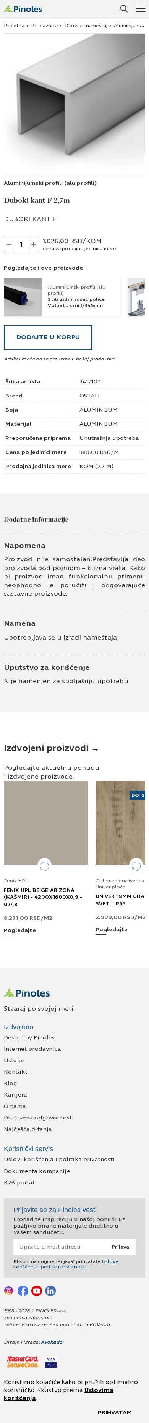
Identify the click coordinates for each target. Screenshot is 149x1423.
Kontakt (15, 1072)
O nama (15, 1106)
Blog (11, 1083)
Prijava (120, 1247)
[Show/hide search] (124, 9)
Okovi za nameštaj (85, 25)
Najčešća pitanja (28, 1129)
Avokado (51, 1342)
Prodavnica (44, 25)
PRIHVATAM (115, 1412)
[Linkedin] (50, 1290)
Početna (14, 25)
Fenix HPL (16, 881)
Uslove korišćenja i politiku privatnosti (65, 1264)
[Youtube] (36, 1290)
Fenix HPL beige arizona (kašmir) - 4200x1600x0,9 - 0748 (43, 897)
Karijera (15, 1095)
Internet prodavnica (32, 1049)
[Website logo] (23, 8)
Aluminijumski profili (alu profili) (50, 183)
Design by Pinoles (29, 1037)
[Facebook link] (23, 1290)
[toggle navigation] (140, 8)
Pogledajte (20, 931)
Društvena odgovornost (38, 1117)
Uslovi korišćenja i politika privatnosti (59, 1159)
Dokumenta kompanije (37, 1171)
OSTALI (89, 395)
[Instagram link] (9, 1290)
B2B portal (19, 1182)
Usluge (14, 1060)
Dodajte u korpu (48, 337)
